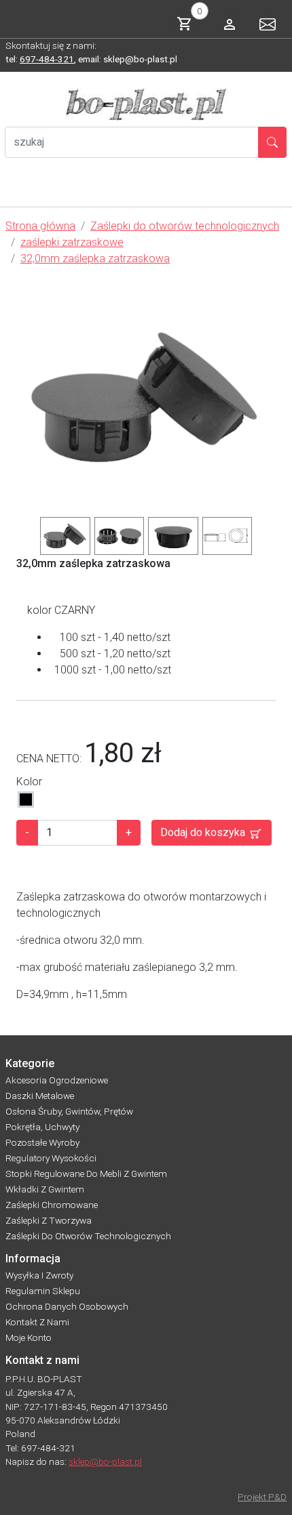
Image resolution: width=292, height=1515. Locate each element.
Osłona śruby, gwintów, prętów (69, 1111)
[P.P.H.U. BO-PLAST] (146, 105)
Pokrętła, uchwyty (42, 1126)
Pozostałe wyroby (42, 1142)
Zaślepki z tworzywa (48, 1220)
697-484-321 (47, 59)
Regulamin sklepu (42, 1290)
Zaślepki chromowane (51, 1204)
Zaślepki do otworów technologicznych (88, 1235)
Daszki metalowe (39, 1095)
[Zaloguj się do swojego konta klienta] (229, 24)
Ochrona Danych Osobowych (66, 1306)
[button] (27, 535)
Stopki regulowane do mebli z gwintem (86, 1173)
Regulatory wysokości (50, 1158)
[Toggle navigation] (19, 193)
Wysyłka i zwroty (39, 1275)
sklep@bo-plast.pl (105, 1461)
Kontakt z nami (37, 1321)
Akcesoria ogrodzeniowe (56, 1080)
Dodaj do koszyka (204, 832)
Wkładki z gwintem (44, 1189)
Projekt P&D (262, 1496)
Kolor (29, 781)
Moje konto (28, 1337)
